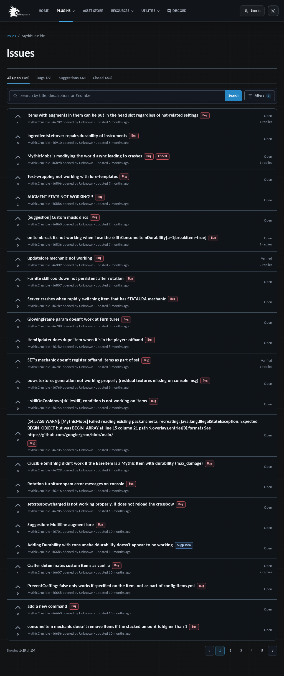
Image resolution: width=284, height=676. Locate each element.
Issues (11, 36)
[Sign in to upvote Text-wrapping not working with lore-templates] (17, 178)
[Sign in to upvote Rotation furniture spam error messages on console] (17, 485)
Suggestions (72, 78)
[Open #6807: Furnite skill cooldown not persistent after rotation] (142, 282)
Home (44, 11)
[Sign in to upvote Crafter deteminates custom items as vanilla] (17, 566)
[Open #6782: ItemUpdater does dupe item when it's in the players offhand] (142, 343)
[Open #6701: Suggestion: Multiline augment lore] (142, 528)
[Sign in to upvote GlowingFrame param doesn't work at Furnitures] (17, 320)
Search (234, 95)
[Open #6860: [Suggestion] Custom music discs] (142, 221)
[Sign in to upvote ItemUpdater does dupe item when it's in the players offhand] (17, 341)
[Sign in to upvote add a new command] (17, 607)
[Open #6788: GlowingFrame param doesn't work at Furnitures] (142, 323)
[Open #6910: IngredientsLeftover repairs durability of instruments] (142, 139)
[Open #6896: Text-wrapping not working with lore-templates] (142, 180)
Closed (102, 78)
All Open (18, 78)
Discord (179, 11)
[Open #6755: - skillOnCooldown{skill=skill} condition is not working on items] (142, 404)
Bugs (44, 78)
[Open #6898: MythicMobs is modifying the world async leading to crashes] (142, 159)
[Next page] (272, 650)
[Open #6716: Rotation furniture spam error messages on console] (142, 487)
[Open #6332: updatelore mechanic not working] (142, 262)
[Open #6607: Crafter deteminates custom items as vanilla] (142, 569)
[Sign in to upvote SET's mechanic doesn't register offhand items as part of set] (17, 361)
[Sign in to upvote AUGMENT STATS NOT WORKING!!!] (17, 198)
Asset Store (93, 11)
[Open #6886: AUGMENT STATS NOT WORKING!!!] (142, 200)
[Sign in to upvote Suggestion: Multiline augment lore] (17, 526)
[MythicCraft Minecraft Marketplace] (20, 11)
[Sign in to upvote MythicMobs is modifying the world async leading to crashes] (17, 157)
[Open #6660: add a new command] (142, 610)
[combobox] (117, 95)
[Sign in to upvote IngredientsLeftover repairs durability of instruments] (17, 137)
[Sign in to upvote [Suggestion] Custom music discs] (17, 218)
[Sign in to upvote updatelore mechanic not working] (17, 259)
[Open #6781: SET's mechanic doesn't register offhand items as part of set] (142, 363)
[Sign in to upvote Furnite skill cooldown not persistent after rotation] (17, 280)
